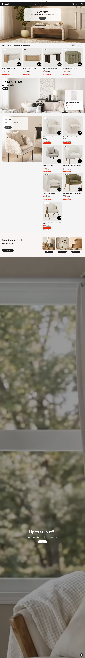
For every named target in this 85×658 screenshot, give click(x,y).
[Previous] (78, 45)
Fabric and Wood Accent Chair (72, 165)
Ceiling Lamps (75, 251)
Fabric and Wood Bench (50, 68)
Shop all (73, 45)
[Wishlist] (73, 4)
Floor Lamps (62, 251)
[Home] (5, 4)
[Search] (76, 4)
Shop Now (8, 250)
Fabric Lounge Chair (49, 136)
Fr (70, 4)
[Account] (79, 4)
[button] (81, 655)
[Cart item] (81, 4)
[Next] (81, 45)
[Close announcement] (83, 1)
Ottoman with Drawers (29, 68)
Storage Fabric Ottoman (70, 68)
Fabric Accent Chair (49, 193)
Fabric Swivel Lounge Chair (71, 136)
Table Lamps (49, 251)
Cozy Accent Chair (48, 165)
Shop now (42, 18)
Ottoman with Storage (8, 68)
